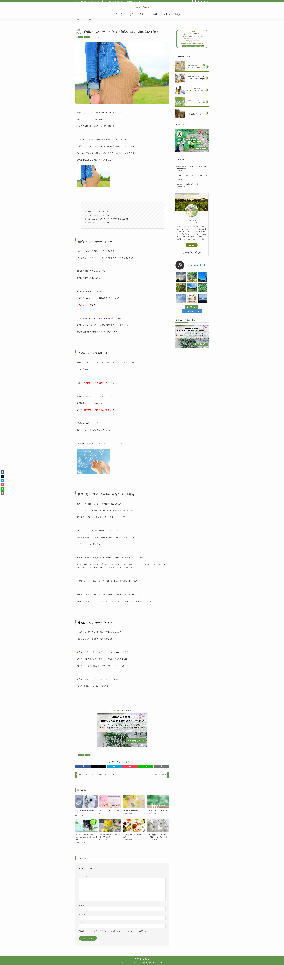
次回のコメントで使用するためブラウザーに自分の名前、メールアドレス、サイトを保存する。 (114, 931)
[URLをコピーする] (161, 766)
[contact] (204, 1)
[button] (83, 766)
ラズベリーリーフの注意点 (98, 215)
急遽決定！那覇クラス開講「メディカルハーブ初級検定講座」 (191, 168)
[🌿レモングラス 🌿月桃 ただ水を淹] (181, 287)
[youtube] (198, 1)
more (191, 245)
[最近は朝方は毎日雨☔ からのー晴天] (181, 277)
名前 (81, 905)
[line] (195, 1)
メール (82, 914)
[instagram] (192, 1)
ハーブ (87, 37)
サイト (81, 923)
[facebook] (189, 1)
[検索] (207, 1)
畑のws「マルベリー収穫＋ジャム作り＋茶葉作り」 (191, 177)
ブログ (80, 37)
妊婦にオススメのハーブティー (100, 211)
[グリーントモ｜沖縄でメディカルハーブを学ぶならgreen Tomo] (142, 7)
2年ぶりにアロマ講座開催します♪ (188, 185)
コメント (83, 876)
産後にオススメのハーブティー (100, 222)
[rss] (201, 1)
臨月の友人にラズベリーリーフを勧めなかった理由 (108, 219)
